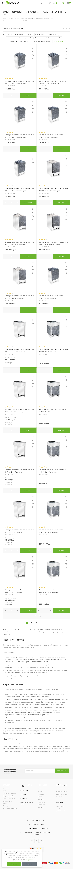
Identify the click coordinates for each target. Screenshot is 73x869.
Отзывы (40, 796)
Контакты (41, 807)
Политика (59, 796)
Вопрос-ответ (60, 806)
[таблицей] (69, 28)
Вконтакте (32, 841)
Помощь (59, 802)
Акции (23, 794)
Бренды (23, 798)
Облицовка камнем (9, 793)
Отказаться (29, 864)
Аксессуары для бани (10, 808)
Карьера (41, 799)
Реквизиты (41, 802)
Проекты (24, 790)
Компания (42, 785)
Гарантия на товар (62, 794)
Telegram (37, 841)
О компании (42, 788)
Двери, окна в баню (9, 796)
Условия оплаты (61, 788)
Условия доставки (61, 791)
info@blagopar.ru (38, 824)
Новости (40, 791)
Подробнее (29, 860)
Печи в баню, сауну (9, 798)
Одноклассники (41, 841)
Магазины (41, 804)
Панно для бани (8, 806)
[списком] (66, 28)
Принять (14, 864)
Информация (61, 785)
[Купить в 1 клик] (32, 55)
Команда (41, 794)
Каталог (6, 785)
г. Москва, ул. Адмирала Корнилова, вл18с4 (37, 833)
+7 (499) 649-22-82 (37, 820)
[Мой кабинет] (50, 3)
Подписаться (62, 770)
